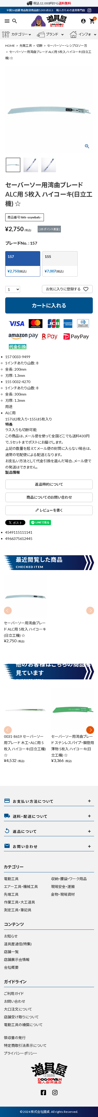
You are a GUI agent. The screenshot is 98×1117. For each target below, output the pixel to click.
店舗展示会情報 (17, 959)
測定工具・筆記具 (17, 910)
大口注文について (18, 1009)
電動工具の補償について (23, 1024)
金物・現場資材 (63, 894)
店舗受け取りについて (21, 1017)
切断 (39, 46)
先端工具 (25, 46)
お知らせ (11, 936)
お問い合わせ (14, 1001)
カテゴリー (19, 34)
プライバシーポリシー (20, 1053)
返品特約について (49, 484)
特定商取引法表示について (25, 1045)
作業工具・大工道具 (19, 902)
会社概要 (11, 967)
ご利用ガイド (14, 993)
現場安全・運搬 (63, 886)
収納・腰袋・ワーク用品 (69, 879)
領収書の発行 (15, 1037)
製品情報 (12, 472)
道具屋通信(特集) (18, 944)
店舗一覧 (11, 951)
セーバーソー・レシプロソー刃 (67, 46)
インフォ (85, 34)
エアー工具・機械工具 (21, 886)
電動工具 (11, 879)
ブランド (52, 34)
